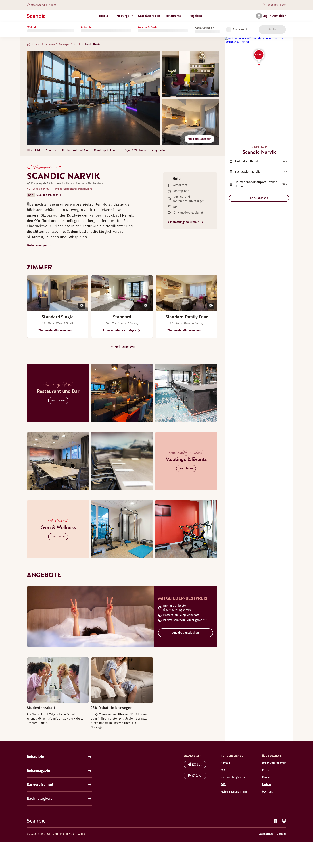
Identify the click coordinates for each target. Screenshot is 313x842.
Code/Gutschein (204, 27)
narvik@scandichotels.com (76, 188)
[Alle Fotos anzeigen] (93, 98)
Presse (266, 770)
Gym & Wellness (135, 150)
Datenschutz (265, 833)
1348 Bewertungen (47, 194)
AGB (223, 784)
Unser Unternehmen (274, 762)
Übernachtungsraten (233, 777)
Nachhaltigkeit (39, 798)
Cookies (281, 833)
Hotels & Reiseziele (45, 44)
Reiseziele (35, 756)
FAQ (223, 770)
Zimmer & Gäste (148, 27)
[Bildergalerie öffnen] (57, 293)
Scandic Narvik (92, 44)
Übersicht (33, 150)
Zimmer (51, 150)
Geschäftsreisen (149, 16)
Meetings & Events (106, 150)
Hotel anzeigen (37, 245)
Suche (272, 29)
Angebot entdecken (185, 632)
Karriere (267, 777)
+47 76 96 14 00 (40, 188)
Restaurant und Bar (75, 150)
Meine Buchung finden (234, 791)
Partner (266, 784)
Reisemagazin (38, 770)
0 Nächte (86, 27)
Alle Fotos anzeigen (199, 138)
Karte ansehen (259, 198)
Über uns (267, 791)
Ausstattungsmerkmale (183, 222)
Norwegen (64, 44)
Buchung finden (277, 4)
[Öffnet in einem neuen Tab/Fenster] (195, 767)
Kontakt (225, 762)
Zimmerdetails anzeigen (55, 330)
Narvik (77, 44)
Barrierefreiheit (40, 784)
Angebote (196, 16)
